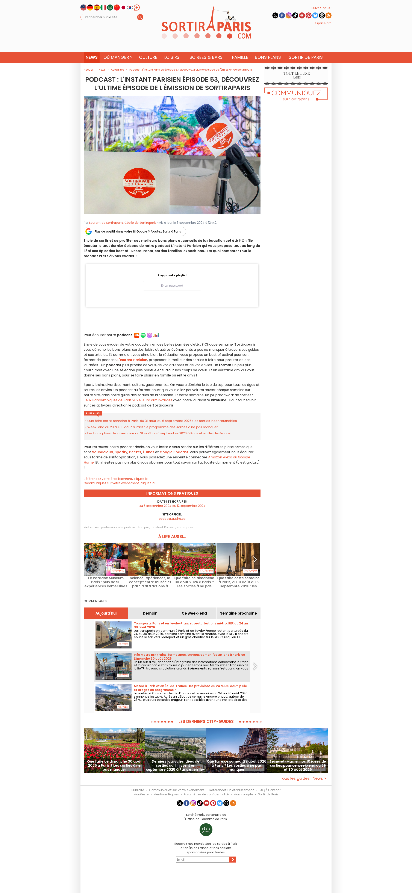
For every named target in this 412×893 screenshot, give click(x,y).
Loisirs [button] (171, 57)
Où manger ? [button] (117, 57)
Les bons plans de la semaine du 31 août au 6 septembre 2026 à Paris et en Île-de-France (158, 433)
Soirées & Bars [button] (206, 57)
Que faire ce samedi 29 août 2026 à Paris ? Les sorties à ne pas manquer (236, 765)
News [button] (92, 57)
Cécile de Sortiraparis (140, 223)
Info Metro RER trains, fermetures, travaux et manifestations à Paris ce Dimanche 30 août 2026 (189, 657)
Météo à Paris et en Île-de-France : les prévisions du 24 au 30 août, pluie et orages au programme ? (190, 688)
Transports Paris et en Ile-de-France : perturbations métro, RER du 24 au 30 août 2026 (191, 625)
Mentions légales (166, 794)
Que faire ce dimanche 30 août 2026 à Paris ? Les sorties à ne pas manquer (194, 582)
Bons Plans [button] (268, 57)
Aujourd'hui (106, 613)
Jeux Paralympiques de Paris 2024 (112, 400)
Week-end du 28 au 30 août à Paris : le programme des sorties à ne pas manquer (152, 427)
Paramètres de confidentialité (206, 794)
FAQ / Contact (270, 790)
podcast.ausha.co (172, 519)
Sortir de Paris (268, 794)
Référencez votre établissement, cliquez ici (116, 479)
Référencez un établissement (231, 790)
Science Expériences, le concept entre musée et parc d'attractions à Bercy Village (150, 582)
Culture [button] (148, 57)
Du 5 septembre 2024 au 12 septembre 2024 (172, 506)
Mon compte (243, 794)
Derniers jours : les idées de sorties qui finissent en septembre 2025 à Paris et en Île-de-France (175, 765)
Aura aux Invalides (157, 400)
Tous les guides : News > (303, 778)
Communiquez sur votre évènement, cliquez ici (119, 483)
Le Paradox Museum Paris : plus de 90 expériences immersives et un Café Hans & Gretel (106, 582)
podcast (130, 527)
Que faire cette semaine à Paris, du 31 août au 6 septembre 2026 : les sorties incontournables (162, 421)
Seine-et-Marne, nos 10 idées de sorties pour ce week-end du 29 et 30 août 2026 (298, 765)
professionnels (112, 527)
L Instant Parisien (163, 527)
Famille (240, 57)
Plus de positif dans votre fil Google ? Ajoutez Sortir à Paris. (138, 231)
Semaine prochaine (238, 613)
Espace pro (323, 23)
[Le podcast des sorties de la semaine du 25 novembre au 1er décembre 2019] (172, 155)
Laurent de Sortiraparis (106, 223)
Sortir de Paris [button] (306, 57)
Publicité (138, 790)
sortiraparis (185, 527)
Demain (150, 613)
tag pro (143, 527)
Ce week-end (194, 613)
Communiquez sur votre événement (176, 790)
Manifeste (141, 794)
